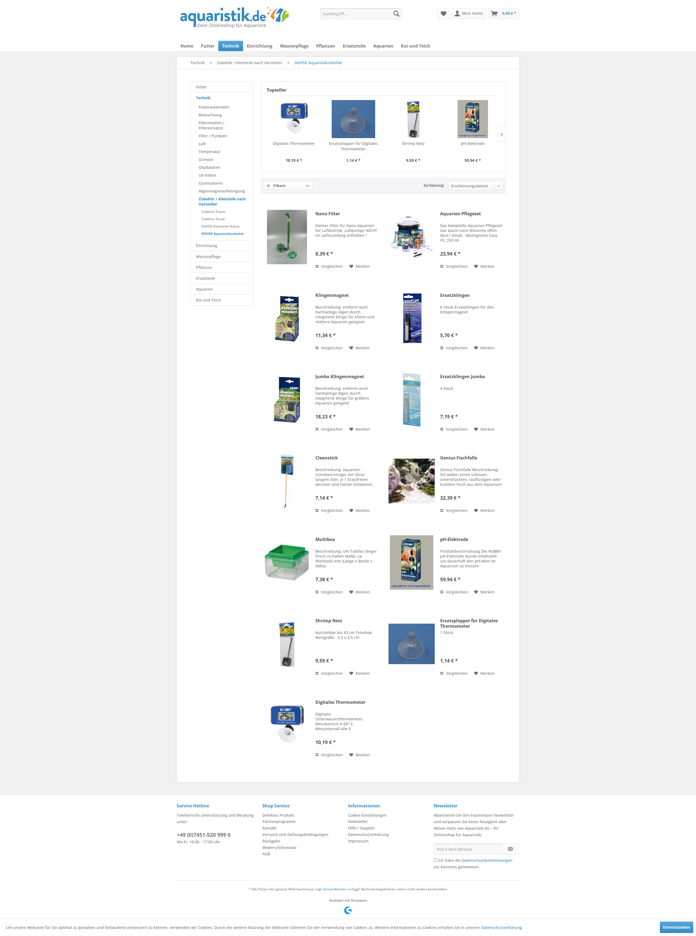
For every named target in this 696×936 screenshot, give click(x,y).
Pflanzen (204, 267)
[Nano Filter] (287, 237)
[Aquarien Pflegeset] (412, 237)
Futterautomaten (214, 107)
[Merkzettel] (443, 13)
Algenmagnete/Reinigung (222, 191)
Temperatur (209, 151)
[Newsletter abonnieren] (510, 849)
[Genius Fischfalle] (412, 481)
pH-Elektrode (473, 143)
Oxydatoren (209, 167)
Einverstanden (676, 927)
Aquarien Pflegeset (460, 214)
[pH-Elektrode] (473, 119)
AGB (266, 853)
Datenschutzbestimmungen (487, 860)
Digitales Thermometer (294, 143)
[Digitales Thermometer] (294, 119)
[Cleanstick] (287, 481)
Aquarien (204, 289)
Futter (201, 86)
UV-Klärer (207, 175)
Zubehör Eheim (213, 211)
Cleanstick (326, 458)
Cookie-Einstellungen (367, 815)
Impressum (358, 841)
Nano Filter (327, 214)
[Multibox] (287, 562)
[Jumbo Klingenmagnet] (287, 400)
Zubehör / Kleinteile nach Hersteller (222, 201)
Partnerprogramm (279, 821)
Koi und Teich (208, 300)
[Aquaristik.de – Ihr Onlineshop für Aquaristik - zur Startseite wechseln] (234, 17)
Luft (202, 143)
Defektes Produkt (278, 815)
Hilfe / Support (361, 828)
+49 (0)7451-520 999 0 (204, 834)
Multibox (325, 539)
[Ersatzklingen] (412, 318)
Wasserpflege (208, 256)
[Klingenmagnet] (287, 318)
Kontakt (269, 828)
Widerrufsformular (279, 847)
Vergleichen (331, 266)
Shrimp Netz (413, 143)
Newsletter (358, 821)
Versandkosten (335, 889)
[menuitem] (361, 13)
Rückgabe (271, 841)
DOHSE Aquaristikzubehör (222, 233)
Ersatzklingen (455, 295)
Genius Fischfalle (458, 458)
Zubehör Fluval (213, 219)
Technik (203, 97)
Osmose (206, 159)
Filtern (278, 185)
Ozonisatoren (211, 183)
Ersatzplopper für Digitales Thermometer (353, 146)
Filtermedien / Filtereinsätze (211, 125)
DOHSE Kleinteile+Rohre (220, 226)
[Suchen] (396, 13)
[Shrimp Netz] (413, 119)
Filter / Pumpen (213, 135)
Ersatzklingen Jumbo (462, 377)
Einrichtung (206, 245)
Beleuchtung (210, 114)
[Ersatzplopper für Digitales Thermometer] (354, 119)
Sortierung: (434, 185)
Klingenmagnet (332, 295)
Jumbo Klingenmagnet (339, 377)
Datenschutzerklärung (368, 834)
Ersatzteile (205, 278)
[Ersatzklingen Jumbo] (412, 400)
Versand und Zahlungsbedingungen (295, 834)
